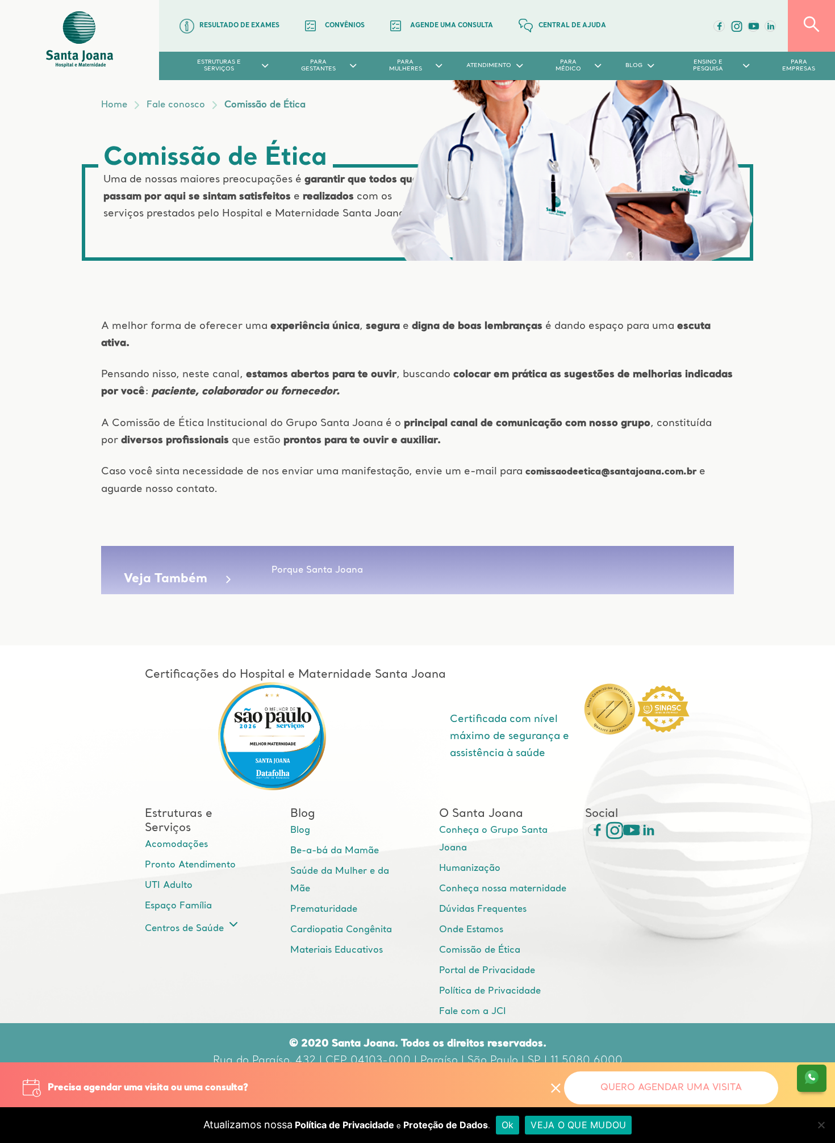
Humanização (469, 868)
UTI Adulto (169, 885)
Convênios (345, 26)
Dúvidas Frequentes (483, 909)
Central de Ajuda (572, 26)
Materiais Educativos (336, 950)
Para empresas (798, 66)
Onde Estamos (471, 930)
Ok (508, 1125)
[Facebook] (719, 26)
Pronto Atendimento (190, 865)
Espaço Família (178, 906)
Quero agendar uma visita (671, 1087)
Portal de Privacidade (487, 970)
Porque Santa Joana (317, 570)
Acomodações (176, 844)
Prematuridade (323, 909)
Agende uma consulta (451, 26)
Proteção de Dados (445, 1125)
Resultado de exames (239, 26)
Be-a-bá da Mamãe (334, 851)
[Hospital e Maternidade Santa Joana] (79, 40)
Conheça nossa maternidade (502, 889)
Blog (300, 830)
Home (114, 105)
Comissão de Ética (265, 105)
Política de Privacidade (490, 991)
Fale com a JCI (472, 1011)
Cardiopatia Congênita (341, 930)
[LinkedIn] (770, 26)
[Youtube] (753, 26)
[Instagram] (610, 830)
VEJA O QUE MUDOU (578, 1125)
